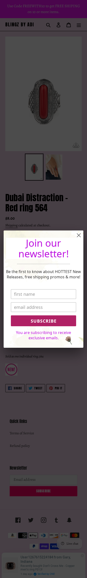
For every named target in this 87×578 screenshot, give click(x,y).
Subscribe (44, 321)
